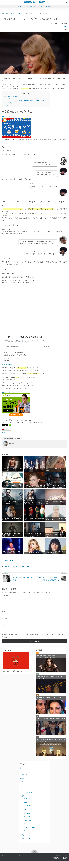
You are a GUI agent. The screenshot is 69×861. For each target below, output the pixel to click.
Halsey (25, 802)
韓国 (23, 781)
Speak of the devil (10, 98)
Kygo (25, 809)
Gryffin (26, 798)
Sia (24, 823)
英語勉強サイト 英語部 (60, 858)
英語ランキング (6, 432)
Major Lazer (27, 813)
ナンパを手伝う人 (11, 103)
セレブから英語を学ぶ (28, 792)
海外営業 (24, 774)
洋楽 (12, 566)
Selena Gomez (27, 820)
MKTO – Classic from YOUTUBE (11, 364)
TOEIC (7, 566)
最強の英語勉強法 (29, 6)
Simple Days (24, 855)
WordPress (11, 855)
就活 (23, 771)
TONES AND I (28, 831)
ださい (8, 105)
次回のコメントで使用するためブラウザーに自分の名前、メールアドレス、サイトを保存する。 (34, 635)
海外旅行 (22, 778)
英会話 (18, 566)
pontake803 (64, 26)
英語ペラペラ (30, 566)
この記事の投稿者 (8, 438)
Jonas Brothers (28, 806)
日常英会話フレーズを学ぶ (11, 96)
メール (5, 618)
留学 (23, 835)
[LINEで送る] (10, 425)
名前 (4, 611)
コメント (5, 595)
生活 (21, 786)
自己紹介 (20, 6)
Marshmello (27, 816)
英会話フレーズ (9, 560)
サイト (4, 625)
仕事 (21, 768)
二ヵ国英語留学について (44, 6)
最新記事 (17, 438)
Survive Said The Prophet (30, 827)
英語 (23, 566)
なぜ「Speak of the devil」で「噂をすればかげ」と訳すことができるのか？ (27, 100)
